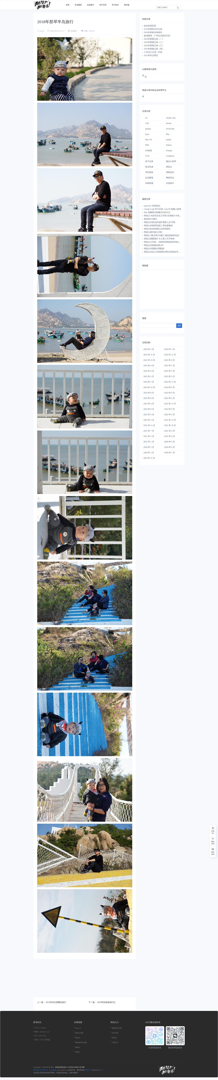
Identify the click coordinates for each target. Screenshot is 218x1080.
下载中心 (115, 1042)
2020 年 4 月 (169, 447)
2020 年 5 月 (148, 447)
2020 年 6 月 (169, 442)
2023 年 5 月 (169, 398)
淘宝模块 (149, 172)
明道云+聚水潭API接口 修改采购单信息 (161, 235)
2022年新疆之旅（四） (154, 49)
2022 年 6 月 (169, 409)
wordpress (170, 156)
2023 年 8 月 (148, 398)
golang (148, 129)
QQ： (36, 1036)
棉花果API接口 (150, 219)
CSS (147, 123)
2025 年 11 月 (170, 355)
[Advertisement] (84, 979)
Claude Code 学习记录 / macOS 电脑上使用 (162, 209)
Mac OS (148, 140)
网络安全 (170, 178)
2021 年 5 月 (148, 436)
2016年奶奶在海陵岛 (153, 32)
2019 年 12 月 (149, 458)
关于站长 (115, 5)
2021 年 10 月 (170, 425)
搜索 (144, 318)
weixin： (38, 1028)
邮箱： (37, 1032)
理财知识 (170, 172)
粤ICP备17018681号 (40, 1070)
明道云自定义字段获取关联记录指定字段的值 (164, 252)
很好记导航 (79, 1033)
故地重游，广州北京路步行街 (157, 36)
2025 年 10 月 (149, 360)
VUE (147, 156)
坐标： (37, 1040)
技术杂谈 (149, 167)
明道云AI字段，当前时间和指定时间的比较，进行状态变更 (170, 242)
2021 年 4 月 (169, 436)
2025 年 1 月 (148, 382)
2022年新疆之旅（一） (154, 39)
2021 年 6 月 (169, 431)
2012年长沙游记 (151, 55)
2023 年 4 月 (148, 404)
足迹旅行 (90, 5)
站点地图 (52, 1070)
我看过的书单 (117, 1028)
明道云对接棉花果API (153, 245)
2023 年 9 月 (169, 393)
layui (147, 134)
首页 (67, 5)
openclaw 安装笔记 (152, 206)
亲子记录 (102, 5)
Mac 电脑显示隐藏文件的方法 (157, 212)
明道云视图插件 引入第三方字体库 (159, 239)
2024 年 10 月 (149, 387)
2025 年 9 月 (169, 360)
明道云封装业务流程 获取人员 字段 (159, 222)
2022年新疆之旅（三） (154, 45)
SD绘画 (148, 150)
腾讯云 (77, 1047)
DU (102, 1070)
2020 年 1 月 (169, 453)
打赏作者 (115, 1033)
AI (146, 118)
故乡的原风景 (150, 26)
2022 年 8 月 (148, 409)
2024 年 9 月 (169, 387)
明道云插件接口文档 (153, 232)
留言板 (126, 5)
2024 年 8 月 (148, 393)
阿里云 (77, 1052)
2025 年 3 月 (148, 376)
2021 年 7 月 (148, 431)
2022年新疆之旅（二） (154, 42)
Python (169, 145)
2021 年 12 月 (170, 420)
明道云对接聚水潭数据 (154, 248)
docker (168, 123)
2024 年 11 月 (170, 382)
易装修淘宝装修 (81, 1042)
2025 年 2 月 (169, 376)
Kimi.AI (78, 1028)
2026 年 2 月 (148, 349)
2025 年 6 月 (148, 371)
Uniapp (169, 150)
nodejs (168, 140)
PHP (147, 145)
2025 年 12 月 (149, 355)
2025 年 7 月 (169, 365)
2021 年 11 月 (149, 425)
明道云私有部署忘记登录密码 (157, 229)
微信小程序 (171, 161)
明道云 (169, 167)
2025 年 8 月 (148, 365)
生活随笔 (78, 5)
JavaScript (170, 129)
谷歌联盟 (149, 183)
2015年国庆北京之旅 (153, 29)
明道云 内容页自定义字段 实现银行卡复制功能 (164, 216)
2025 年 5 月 (169, 371)
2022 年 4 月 (169, 414)
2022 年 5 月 (148, 414)
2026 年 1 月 (169, 349)
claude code (170, 118)
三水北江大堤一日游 (153, 52)
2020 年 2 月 (148, 453)
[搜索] (178, 7)
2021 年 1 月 (148, 442)
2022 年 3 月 (148, 420)
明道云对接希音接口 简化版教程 (158, 225)
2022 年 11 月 (170, 404)
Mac (168, 134)
